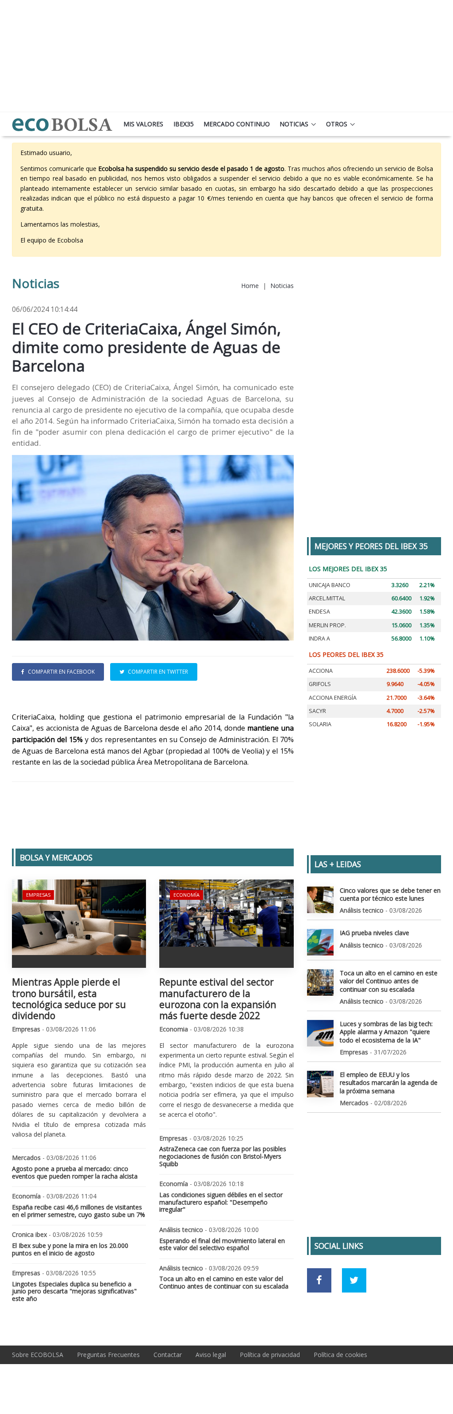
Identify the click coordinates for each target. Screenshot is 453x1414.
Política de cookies (340, 1354)
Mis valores (143, 124)
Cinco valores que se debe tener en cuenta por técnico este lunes (390, 894)
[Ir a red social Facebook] (319, 1280)
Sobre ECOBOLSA (37, 1354)
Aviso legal (211, 1354)
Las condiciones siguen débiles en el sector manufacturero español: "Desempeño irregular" (221, 1202)
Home (250, 285)
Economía (186, 894)
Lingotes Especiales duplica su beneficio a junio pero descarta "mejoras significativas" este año (74, 1291)
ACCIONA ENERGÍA (333, 697)
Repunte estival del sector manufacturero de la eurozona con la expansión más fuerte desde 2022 (217, 999)
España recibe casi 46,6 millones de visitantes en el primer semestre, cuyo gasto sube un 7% (78, 1211)
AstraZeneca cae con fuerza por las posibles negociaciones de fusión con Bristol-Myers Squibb (222, 1156)
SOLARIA (320, 724)
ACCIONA (321, 671)
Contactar (168, 1354)
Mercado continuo (236, 124)
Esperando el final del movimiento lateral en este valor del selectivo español (222, 1244)
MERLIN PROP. (327, 625)
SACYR (317, 711)
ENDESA (319, 611)
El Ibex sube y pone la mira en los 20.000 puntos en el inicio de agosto (70, 1249)
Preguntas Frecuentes (108, 1354)
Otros (336, 124)
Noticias (294, 124)
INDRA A (319, 638)
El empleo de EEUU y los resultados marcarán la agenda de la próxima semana (389, 1082)
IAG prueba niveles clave (374, 933)
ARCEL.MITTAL (327, 598)
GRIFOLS (320, 684)
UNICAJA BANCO (329, 585)
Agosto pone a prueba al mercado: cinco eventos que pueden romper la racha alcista (75, 1172)
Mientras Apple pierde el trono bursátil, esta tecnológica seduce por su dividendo (69, 999)
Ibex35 (183, 124)
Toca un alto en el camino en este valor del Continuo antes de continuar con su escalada (223, 1282)
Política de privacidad (270, 1354)
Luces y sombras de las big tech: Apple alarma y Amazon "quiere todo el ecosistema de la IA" (386, 1032)
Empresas (38, 894)
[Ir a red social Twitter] (354, 1280)
